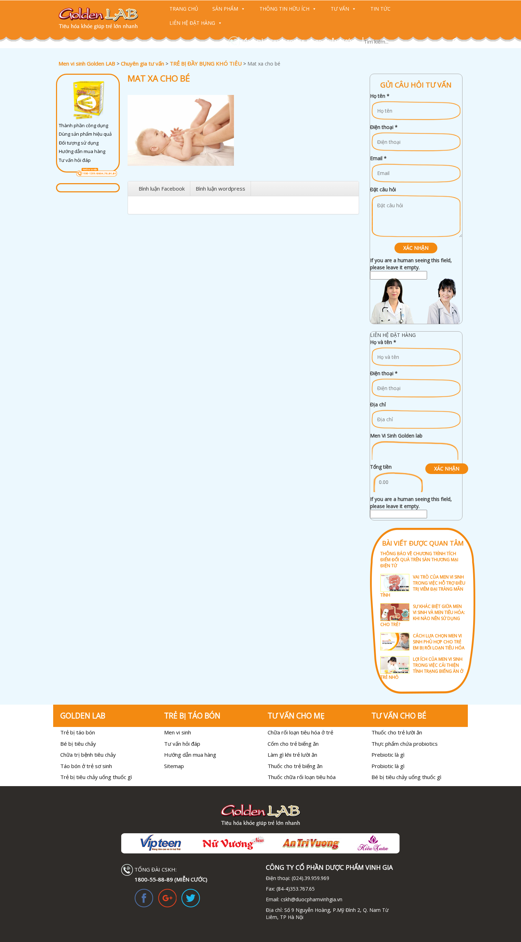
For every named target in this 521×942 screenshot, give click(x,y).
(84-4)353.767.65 (295, 888)
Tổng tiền (381, 466)
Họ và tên (383, 342)
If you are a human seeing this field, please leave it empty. (411, 264)
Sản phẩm (225, 8)
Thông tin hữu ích (284, 8)
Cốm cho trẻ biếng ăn (293, 743)
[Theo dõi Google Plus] (167, 897)
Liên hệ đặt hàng (192, 22)
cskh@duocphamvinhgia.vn (310, 899)
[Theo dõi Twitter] (190, 897)
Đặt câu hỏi (383, 189)
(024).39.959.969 (309, 878)
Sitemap (174, 765)
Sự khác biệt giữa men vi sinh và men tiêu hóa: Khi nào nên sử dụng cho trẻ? (422, 615)
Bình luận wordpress (220, 188)
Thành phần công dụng (83, 125)
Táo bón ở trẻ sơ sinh (86, 765)
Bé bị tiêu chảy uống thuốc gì (406, 776)
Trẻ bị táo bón (77, 732)
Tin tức (380, 8)
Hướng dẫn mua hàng (82, 151)
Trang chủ (183, 8)
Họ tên (380, 95)
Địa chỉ (378, 404)
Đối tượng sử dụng (79, 143)
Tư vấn (340, 8)
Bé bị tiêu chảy (78, 743)
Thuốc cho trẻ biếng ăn (295, 765)
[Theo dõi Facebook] (144, 897)
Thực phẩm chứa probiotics (404, 743)
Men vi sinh (177, 732)
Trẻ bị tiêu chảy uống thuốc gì (96, 776)
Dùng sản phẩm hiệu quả (85, 134)
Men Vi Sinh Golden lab (396, 435)
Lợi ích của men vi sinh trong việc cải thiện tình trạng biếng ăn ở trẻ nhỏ (421, 668)
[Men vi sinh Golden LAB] (105, 18)
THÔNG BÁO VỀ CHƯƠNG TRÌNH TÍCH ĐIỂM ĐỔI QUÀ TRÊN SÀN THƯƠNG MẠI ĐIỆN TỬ (419, 560)
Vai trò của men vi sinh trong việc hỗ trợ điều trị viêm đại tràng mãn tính (422, 586)
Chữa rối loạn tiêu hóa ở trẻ (300, 732)
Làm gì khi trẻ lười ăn (292, 754)
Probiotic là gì (387, 765)
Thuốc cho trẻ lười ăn (396, 732)
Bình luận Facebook (162, 188)
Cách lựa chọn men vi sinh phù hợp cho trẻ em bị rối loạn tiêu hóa (439, 642)
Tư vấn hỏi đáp (75, 160)
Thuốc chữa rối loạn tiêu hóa (302, 776)
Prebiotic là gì (387, 754)
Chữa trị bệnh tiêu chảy (88, 754)
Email (378, 158)
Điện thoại (384, 127)
